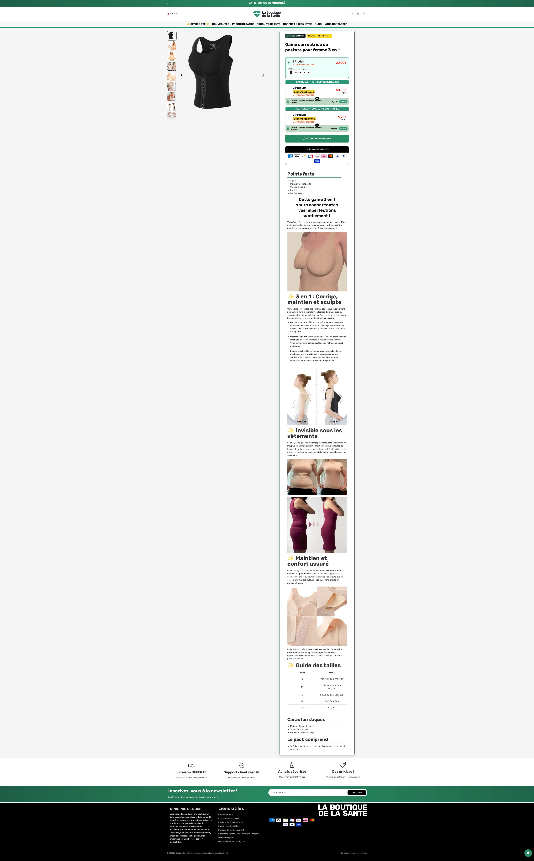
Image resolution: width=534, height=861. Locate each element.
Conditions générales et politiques (354, 853)
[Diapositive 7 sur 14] (171, 96)
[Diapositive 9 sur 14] (171, 117)
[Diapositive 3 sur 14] (171, 56)
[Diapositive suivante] (364, 3)
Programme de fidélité (228, 826)
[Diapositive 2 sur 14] (171, 45)
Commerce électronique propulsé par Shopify (211, 853)
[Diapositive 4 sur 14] (171, 66)
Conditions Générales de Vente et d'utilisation (238, 833)
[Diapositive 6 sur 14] (171, 86)
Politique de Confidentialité (230, 822)
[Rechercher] (352, 14)
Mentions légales (226, 837)
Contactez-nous (225, 814)
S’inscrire (356, 792)
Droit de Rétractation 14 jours (231, 841)
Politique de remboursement (231, 830)
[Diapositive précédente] (168, 3)
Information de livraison (228, 818)
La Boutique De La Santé (183, 853)
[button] (317, 67)
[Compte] (358, 14)
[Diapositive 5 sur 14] (171, 76)
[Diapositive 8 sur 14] (171, 106)
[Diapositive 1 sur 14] (171, 35)
